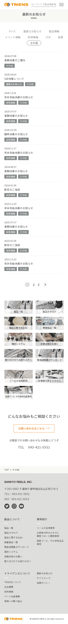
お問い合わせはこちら (31, 428)
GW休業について (14, 79)
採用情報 (33, 37)
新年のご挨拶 (12, 189)
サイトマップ (43, 578)
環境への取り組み (13, 601)
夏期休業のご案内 (14, 60)
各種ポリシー (43, 582)
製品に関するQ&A (13, 537)
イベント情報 (13, 37)
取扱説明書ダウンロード (16, 546)
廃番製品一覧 (11, 542)
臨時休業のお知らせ (16, 134)
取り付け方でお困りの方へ (17, 561)
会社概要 (8, 586)
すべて (12, 31)
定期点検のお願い (13, 556)
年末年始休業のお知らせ (18, 97)
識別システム (11, 551)
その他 (34, 43)
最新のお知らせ (45, 573)
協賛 (60, 37)
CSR (48, 37)
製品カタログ (11, 532)
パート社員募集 (12, 596)
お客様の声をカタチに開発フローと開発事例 (48, 534)
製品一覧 (8, 527)
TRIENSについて (12, 582)
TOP (6, 469)
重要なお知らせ (32, 31)
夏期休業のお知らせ (16, 115)
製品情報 (54, 31)
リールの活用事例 (46, 527)
